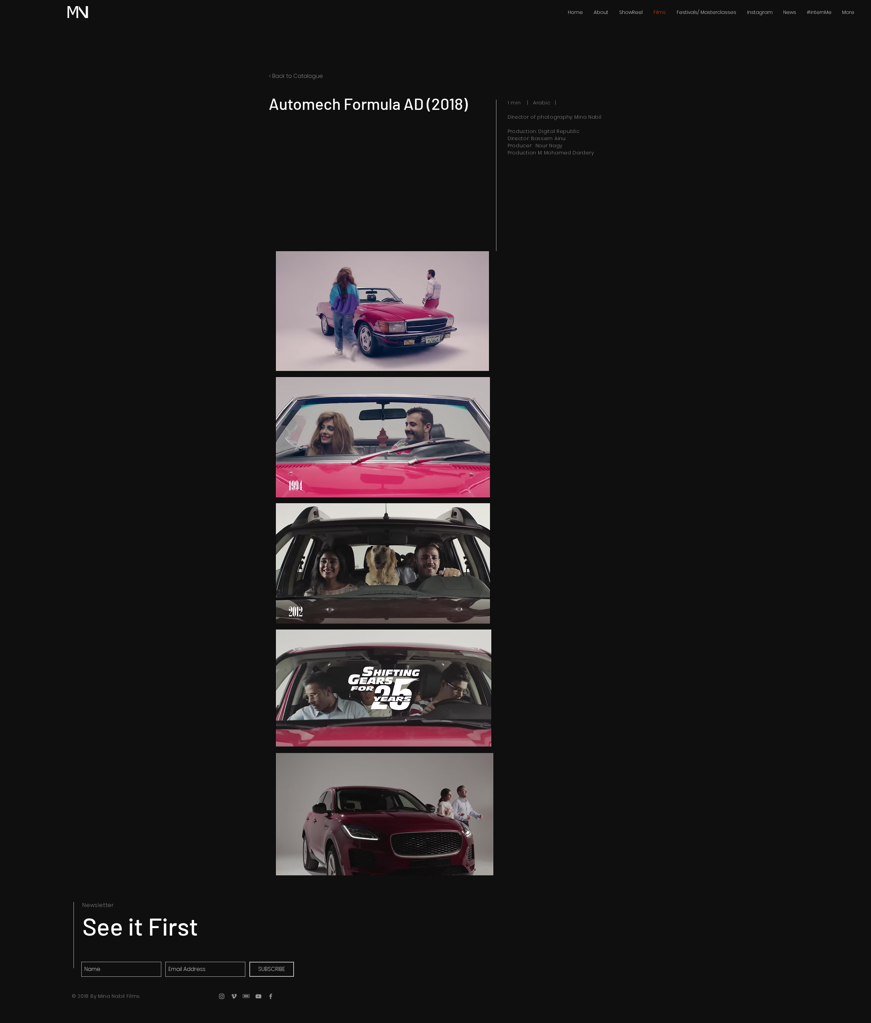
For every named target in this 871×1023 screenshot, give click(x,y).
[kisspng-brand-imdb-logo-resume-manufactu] (246, 996)
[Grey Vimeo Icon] (233, 996)
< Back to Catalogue (296, 76)
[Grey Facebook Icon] (270, 996)
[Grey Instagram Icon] (221, 996)
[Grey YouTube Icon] (258, 996)
